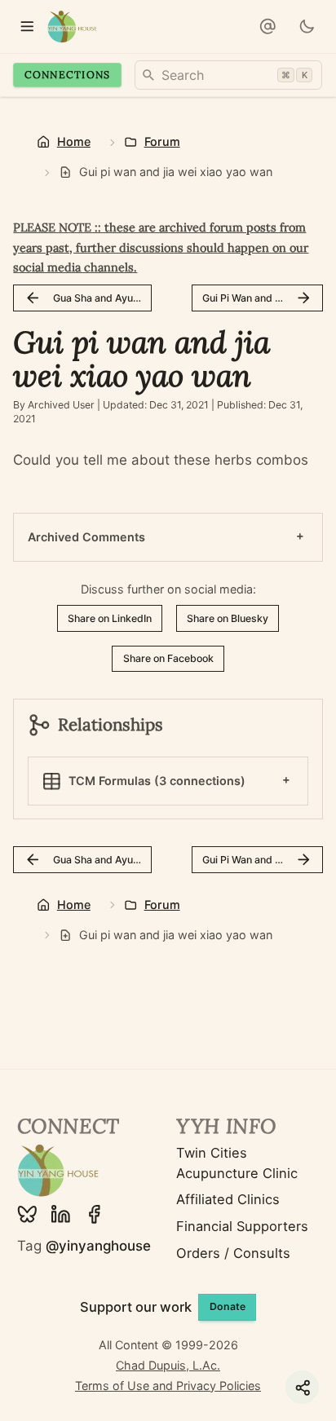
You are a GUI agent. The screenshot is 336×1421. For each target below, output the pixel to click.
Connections (67, 74)
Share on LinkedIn (110, 618)
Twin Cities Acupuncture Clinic (237, 1163)
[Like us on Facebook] (94, 1214)
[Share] (302, 1387)
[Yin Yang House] (72, 26)
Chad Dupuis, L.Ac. (168, 1365)
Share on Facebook (168, 658)
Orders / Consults (233, 1253)
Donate (227, 1306)
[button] (267, 26)
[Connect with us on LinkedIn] (61, 1214)
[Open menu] (26, 26)
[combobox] (228, 75)
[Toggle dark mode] (306, 26)
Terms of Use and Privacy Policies (168, 1385)
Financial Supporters (242, 1226)
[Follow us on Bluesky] (27, 1214)
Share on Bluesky (227, 618)
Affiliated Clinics (228, 1199)
